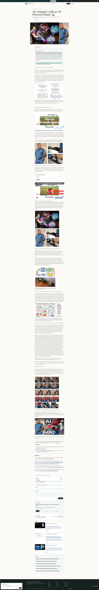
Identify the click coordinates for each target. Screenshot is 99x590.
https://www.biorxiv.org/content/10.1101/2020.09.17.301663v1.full (48, 470)
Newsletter (68, 3)
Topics (42, 3)
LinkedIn (42, 442)
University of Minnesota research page (58, 467)
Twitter (46, 442)
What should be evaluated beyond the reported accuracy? (46, 568)
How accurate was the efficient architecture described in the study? (48, 566)
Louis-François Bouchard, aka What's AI (34, 582)
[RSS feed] (65, 3)
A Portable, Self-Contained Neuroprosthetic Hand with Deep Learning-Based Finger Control (49, 62)
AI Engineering (37, 20)
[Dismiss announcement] (71, 1)
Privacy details (8, 586)
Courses (46, 3)
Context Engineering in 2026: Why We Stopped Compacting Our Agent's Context (54, 537)
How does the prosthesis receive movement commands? (46, 561)
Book (44, 3)
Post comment (61, 498)
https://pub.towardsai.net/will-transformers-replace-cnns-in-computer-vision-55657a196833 (49, 130)
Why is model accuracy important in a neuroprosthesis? (46, 563)
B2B (50, 3)
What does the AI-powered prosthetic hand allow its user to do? (47, 558)
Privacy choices (70, 588)
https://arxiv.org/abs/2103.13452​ (49, 458)
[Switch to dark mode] (71, 3)
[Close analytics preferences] (21, 584)
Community (53, 3)
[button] (49, 91)
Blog (40, 3)
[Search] (64, 3)
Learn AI (49, 3)
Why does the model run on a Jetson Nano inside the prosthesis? (48, 570)
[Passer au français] (72, 3)
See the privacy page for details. (40, 482)
